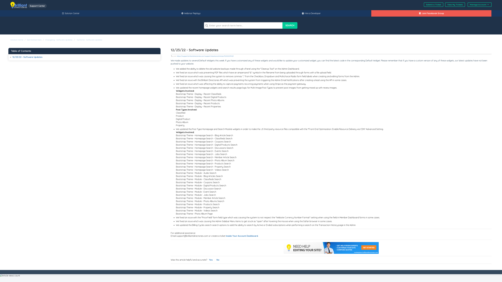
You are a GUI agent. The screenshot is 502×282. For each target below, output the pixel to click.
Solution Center (71, 13)
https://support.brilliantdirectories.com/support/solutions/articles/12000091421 (205, 56)
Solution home (17, 40)
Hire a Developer (312, 13)
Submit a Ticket (433, 4)
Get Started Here (34, 40)
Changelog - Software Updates (58, 40)
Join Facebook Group (432, 13)
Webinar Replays (192, 13)
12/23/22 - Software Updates (89, 40)
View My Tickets (455, 4)
